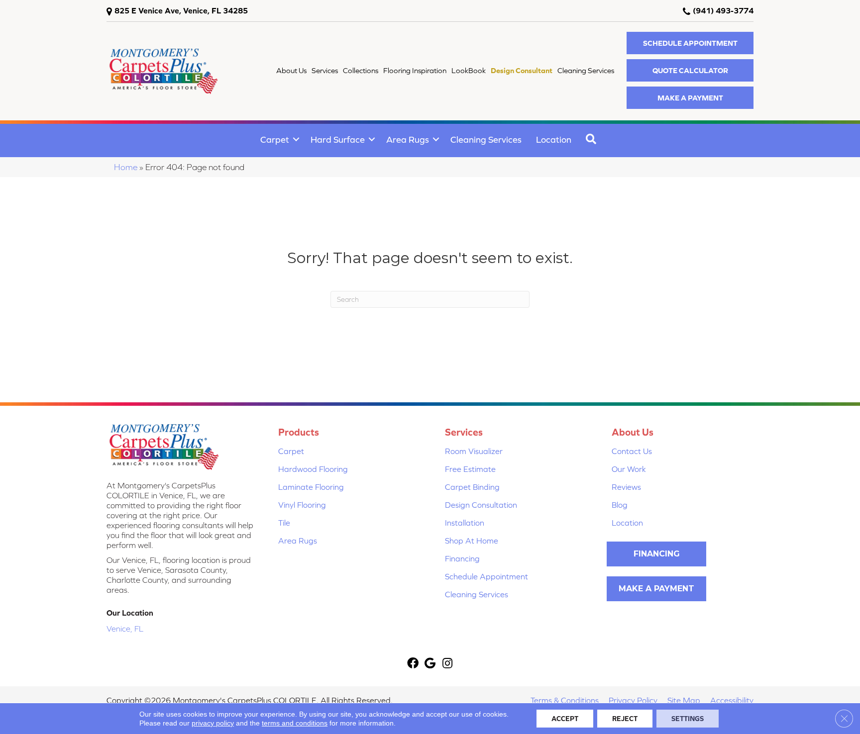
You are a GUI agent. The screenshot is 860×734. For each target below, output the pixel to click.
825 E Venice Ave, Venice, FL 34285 (181, 10)
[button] (690, 43)
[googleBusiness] (430, 664)
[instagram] (447, 664)
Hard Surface (338, 139)
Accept (564, 719)
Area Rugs (407, 139)
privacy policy (213, 723)
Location (553, 139)
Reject (625, 719)
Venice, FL (125, 628)
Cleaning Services (486, 139)
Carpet (274, 139)
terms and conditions (294, 723)
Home (125, 167)
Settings (687, 719)
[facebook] (413, 664)
